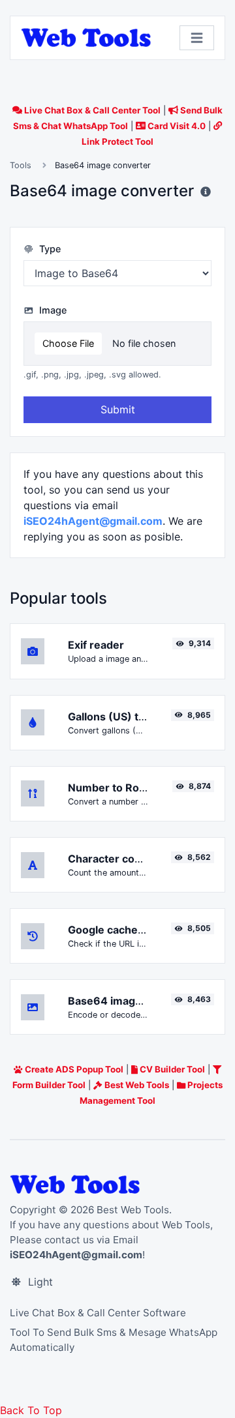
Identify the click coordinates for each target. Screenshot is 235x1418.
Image (52, 310)
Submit (118, 409)
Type (49, 248)
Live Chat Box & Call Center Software (98, 1313)
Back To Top (31, 1410)
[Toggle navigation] (197, 38)
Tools (20, 165)
